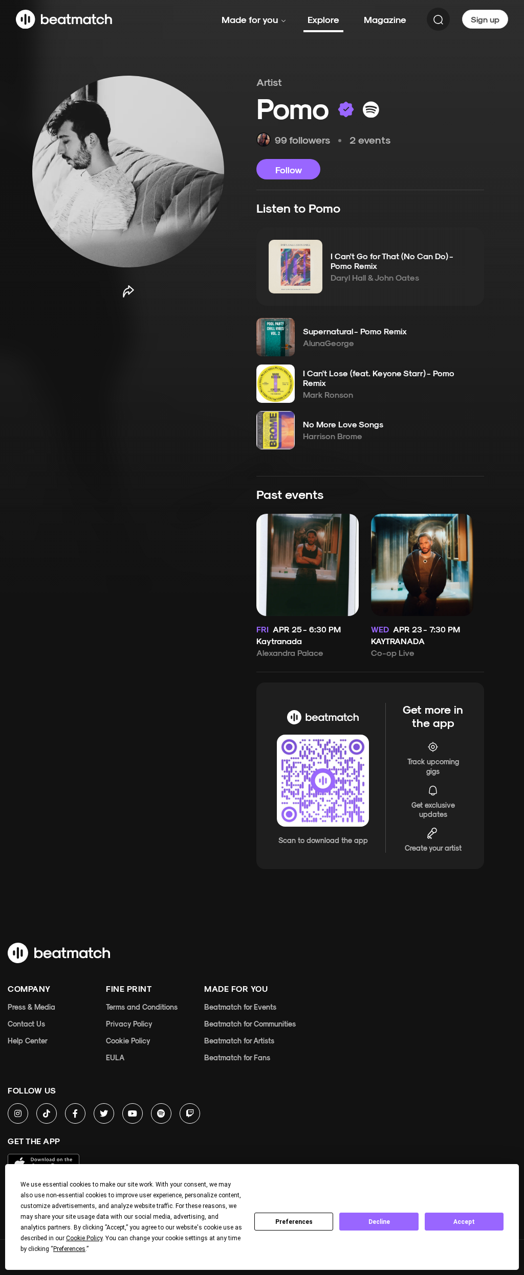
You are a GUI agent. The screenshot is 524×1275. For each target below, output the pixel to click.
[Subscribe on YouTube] (132, 1113)
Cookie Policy (128, 1040)
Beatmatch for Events (240, 1007)
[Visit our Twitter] (104, 1113)
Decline (379, 1221)
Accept (464, 1221)
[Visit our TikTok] (46, 1113)
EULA (115, 1057)
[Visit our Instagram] (18, 1113)
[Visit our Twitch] (190, 1113)
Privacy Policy (129, 1023)
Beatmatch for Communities (250, 1023)
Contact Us (26, 1023)
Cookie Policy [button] (84, 1238)
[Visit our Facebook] (75, 1113)
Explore (323, 19)
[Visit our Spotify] (161, 1113)
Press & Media (31, 1007)
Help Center (28, 1040)
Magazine (385, 19)
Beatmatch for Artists (239, 1040)
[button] (295, 266)
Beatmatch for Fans (237, 1057)
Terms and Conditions (142, 1007)
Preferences (294, 1221)
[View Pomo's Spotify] (371, 109)
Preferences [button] (69, 1249)
